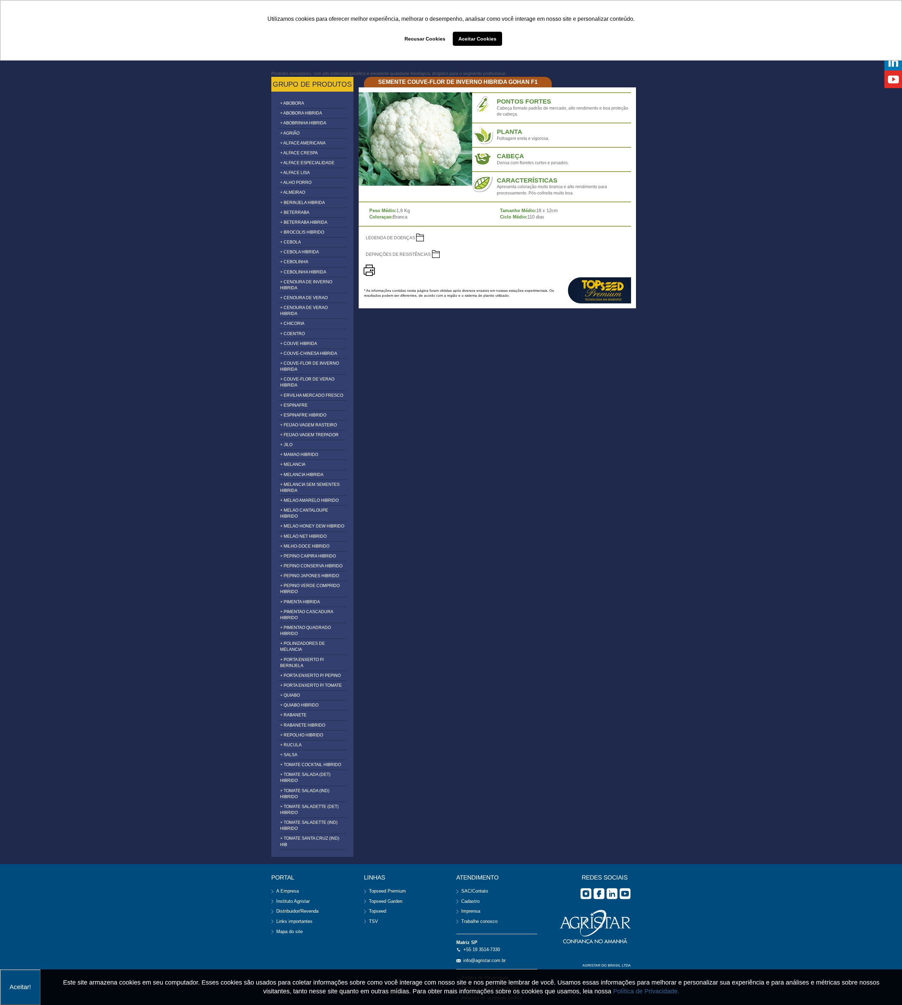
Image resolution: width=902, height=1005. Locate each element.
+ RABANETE (293, 715)
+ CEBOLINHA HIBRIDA (303, 272)
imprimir (369, 270)
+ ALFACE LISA (295, 172)
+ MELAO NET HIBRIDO (303, 536)
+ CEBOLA (290, 242)
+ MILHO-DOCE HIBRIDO (304, 546)
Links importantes (294, 921)
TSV (373, 921)
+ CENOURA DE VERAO (304, 297)
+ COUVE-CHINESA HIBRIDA (308, 353)
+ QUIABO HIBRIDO (299, 705)
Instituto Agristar (293, 901)
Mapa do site (289, 931)
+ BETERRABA (294, 212)
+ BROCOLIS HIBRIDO (302, 232)
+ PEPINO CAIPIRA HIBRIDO (308, 556)
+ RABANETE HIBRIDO (302, 725)
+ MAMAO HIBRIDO (299, 454)
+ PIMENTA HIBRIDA (300, 601)
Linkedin (612, 893)
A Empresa (287, 891)
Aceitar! (20, 987)
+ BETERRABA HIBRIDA (303, 222)
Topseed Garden (385, 901)
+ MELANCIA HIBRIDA (301, 474)
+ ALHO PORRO (295, 182)
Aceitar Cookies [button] (477, 39)
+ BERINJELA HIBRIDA (302, 202)
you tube (625, 893)
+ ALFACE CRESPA (299, 152)
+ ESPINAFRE (294, 405)
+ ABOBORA (292, 103)
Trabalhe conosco (479, 921)
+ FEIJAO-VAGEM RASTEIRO (308, 425)
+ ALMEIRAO (292, 192)
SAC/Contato (474, 891)
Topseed (377, 911)
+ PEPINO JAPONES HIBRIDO (309, 575)
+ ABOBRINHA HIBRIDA (303, 123)
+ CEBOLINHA (294, 261)
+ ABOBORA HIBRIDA (301, 113)
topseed (599, 290)
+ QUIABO (290, 695)
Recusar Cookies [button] (424, 39)
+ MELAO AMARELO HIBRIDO (309, 500)
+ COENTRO (292, 333)
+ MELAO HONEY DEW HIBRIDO (312, 526)
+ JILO (286, 444)
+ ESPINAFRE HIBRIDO (303, 415)
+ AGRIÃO (289, 133)
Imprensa (470, 911)
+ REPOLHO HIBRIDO (301, 735)
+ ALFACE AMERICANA (303, 143)
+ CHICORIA (292, 323)
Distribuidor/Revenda (297, 911)
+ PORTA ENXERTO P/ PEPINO (310, 675)
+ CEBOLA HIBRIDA (299, 251)
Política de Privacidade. (646, 991)
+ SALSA (288, 754)
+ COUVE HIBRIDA (298, 343)
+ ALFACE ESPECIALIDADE (307, 162)
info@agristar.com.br (484, 960)
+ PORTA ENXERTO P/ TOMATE (311, 685)
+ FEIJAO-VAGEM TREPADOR (309, 434)
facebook (599, 893)
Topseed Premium (387, 891)
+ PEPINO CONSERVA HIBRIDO (311, 565)
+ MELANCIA (292, 464)
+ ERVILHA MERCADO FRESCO (311, 395)
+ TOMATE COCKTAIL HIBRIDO (310, 764)
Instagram (586, 893)
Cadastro (470, 901)
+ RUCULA (291, 744)
